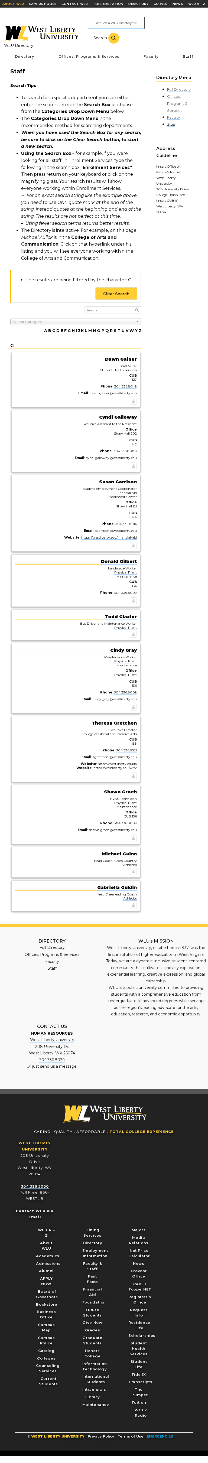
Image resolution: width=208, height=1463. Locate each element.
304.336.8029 (52, 1059)
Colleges (46, 1358)
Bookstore (46, 1304)
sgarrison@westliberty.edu (116, 531)
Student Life (139, 1364)
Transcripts (140, 1382)
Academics (47, 1256)
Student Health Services (118, 370)
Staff (171, 124)
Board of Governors (47, 1294)
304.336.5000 (35, 1186)
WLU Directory (18, 45)
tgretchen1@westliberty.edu (115, 757)
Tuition (138, 1402)
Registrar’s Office (139, 1299)
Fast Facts (92, 1279)
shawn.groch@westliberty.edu (113, 830)
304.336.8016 (126, 524)
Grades (92, 1330)
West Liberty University (41, 34)
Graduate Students (92, 1340)
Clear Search (116, 293)
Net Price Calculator (139, 1253)
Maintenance (95, 1404)
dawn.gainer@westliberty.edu (113, 393)
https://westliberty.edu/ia (117, 764)
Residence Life (139, 1325)
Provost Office (139, 1273)
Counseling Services (48, 1368)
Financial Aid (127, 493)
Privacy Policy (101, 1436)
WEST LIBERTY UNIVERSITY (57, 1436)
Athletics (130, 865)
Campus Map (46, 1327)
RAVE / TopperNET (139, 1286)
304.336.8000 (125, 451)
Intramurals (94, 1389)
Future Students (92, 1312)
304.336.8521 (126, 750)
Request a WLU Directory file (116, 23)
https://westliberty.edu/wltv (115, 768)
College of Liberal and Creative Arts (109, 734)
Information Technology (94, 1366)
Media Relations (138, 1240)
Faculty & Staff (92, 1266)
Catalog (46, 1350)
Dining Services (92, 1232)
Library (92, 1397)
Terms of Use (131, 1436)
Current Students (48, 1381)
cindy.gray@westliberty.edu (115, 699)
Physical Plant (125, 572)
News (138, 1263)
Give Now (92, 1322)
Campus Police (46, 1340)
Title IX (138, 1374)
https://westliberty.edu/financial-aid (109, 537)
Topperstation (108, 4)
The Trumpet (139, 1392)
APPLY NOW (46, 1281)
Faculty (173, 117)
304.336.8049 (125, 386)
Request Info (138, 1312)
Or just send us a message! (52, 1066)
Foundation (94, 1302)
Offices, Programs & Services (177, 103)
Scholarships (141, 1335)
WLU (104, 1114)
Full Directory (179, 89)
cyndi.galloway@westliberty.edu (111, 458)
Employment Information (95, 1253)
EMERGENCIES (160, 1436)
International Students (95, 1379)
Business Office (46, 1314)
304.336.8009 (125, 593)
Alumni (46, 1271)
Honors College (92, 1353)
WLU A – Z (46, 1232)
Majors (139, 1230)
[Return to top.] (133, 402)
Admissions (48, 1263)
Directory (92, 1243)
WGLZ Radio (141, 1413)
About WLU (46, 1245)
